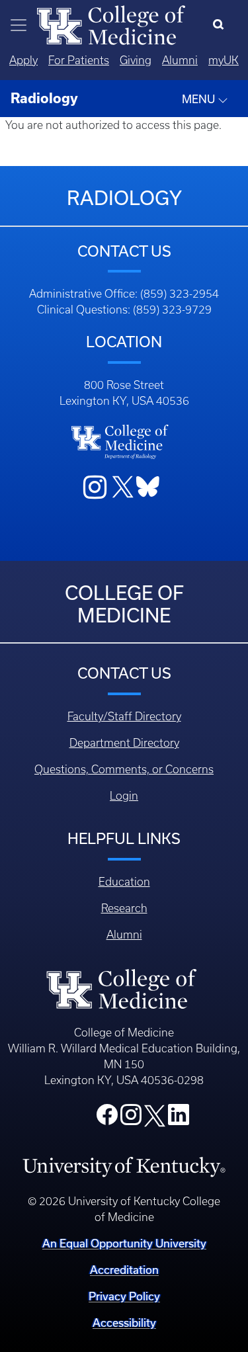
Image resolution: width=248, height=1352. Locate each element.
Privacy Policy (124, 1296)
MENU (200, 99)
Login (124, 796)
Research (124, 908)
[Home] (111, 24)
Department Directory (124, 743)
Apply (23, 60)
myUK (223, 60)
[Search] (221, 25)
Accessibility (124, 1322)
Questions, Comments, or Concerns (124, 769)
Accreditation (124, 1269)
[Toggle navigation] (18, 25)
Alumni (180, 60)
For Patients (78, 60)
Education (124, 882)
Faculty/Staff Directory (124, 716)
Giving (135, 60)
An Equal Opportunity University (124, 1243)
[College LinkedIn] (178, 1118)
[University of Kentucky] (124, 1166)
